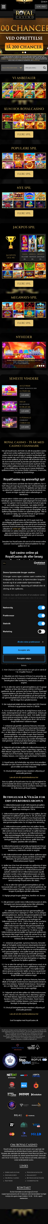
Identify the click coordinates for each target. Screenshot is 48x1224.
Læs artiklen (24, 365)
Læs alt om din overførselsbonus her (24, 1015)
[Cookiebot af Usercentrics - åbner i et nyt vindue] (34, 563)
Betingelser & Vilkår (35, 1179)
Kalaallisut (31, 1176)
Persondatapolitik (34, 1174)
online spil (16, 530)
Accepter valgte (24, 658)
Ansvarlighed (11, 1176)
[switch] (41, 616)
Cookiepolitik (32, 1182)
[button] (3, 6)
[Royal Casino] (24, 14)
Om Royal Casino (12, 1179)
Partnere (9, 1182)
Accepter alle (24, 650)
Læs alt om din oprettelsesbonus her (24, 779)
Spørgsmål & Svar (12, 1174)
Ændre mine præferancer (28, 642)
